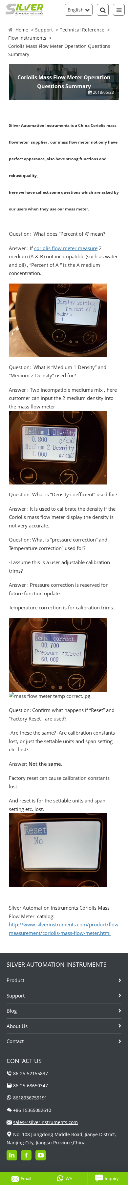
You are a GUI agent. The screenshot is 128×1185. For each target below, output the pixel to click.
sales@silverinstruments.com (45, 1122)
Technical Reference (82, 30)
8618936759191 (30, 1098)
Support (44, 30)
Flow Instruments (27, 38)
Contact (15, 1041)
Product (15, 980)
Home (21, 30)
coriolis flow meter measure (65, 248)
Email (26, 1178)
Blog (12, 1010)
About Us (17, 1026)
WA (69, 1178)
